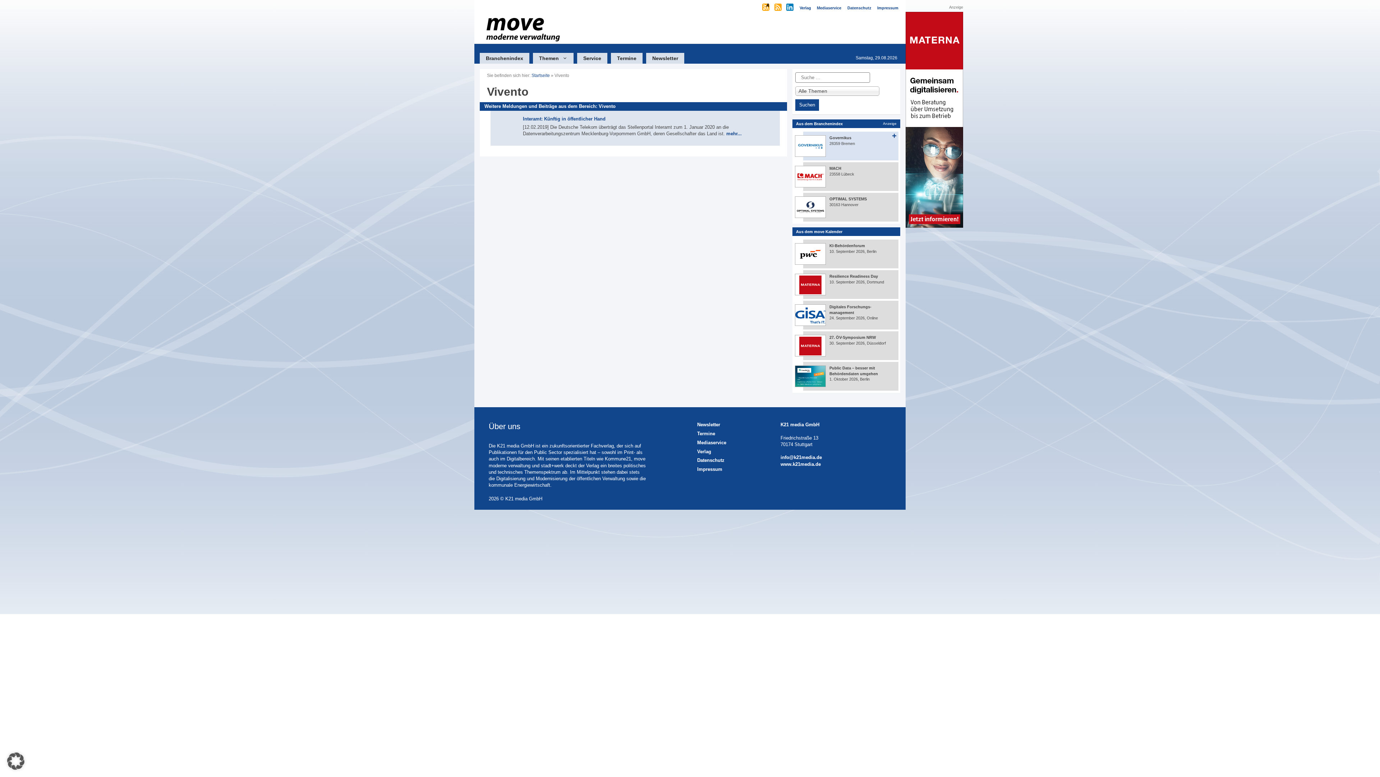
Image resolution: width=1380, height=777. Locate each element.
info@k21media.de (801, 457)
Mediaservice (711, 442)
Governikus (840, 138)
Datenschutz (710, 460)
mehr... (734, 133)
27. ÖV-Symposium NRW (852, 337)
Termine (626, 58)
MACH (835, 168)
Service (592, 58)
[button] (16, 761)
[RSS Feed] (778, 8)
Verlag (704, 451)
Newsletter (665, 58)
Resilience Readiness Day (853, 276)
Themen (549, 58)
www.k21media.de (801, 464)
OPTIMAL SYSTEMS (848, 199)
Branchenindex (504, 58)
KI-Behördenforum (847, 246)
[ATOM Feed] (766, 8)
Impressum (709, 469)
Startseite (541, 75)
